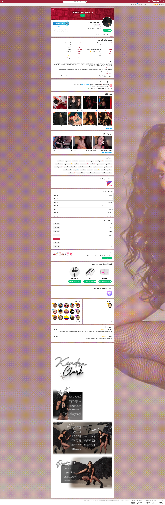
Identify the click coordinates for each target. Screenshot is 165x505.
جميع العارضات (161, 4)
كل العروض (145, 4)
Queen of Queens (85, 84)
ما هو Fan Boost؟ (56, 26)
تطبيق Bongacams (132, 4)
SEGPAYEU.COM (135, 500)
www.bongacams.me (149, 500)
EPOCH (140, 500)
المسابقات (140, 4)
